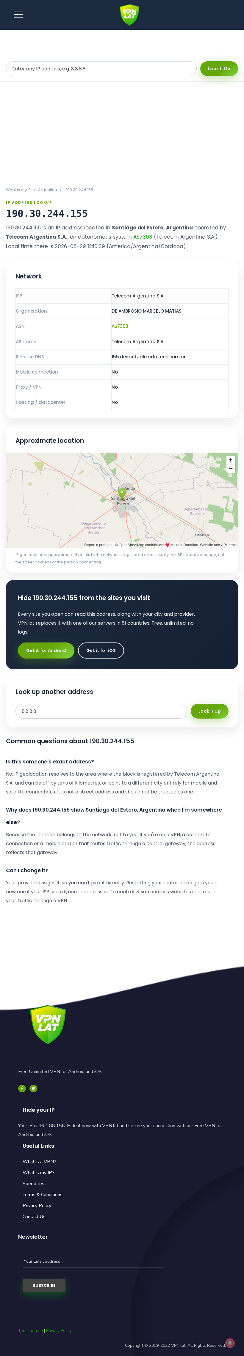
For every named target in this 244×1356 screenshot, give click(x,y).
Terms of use (30, 1330)
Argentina (47, 190)
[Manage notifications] (230, 1343)
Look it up (219, 69)
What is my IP (18, 190)
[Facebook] (22, 1088)
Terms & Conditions (42, 1194)
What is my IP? (38, 1172)
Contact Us (34, 1216)
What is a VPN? (39, 1161)
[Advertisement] (122, 134)
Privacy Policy (37, 1205)
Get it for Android (46, 650)
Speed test (34, 1183)
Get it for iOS (101, 650)
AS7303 (142, 236)
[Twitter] (33, 1088)
